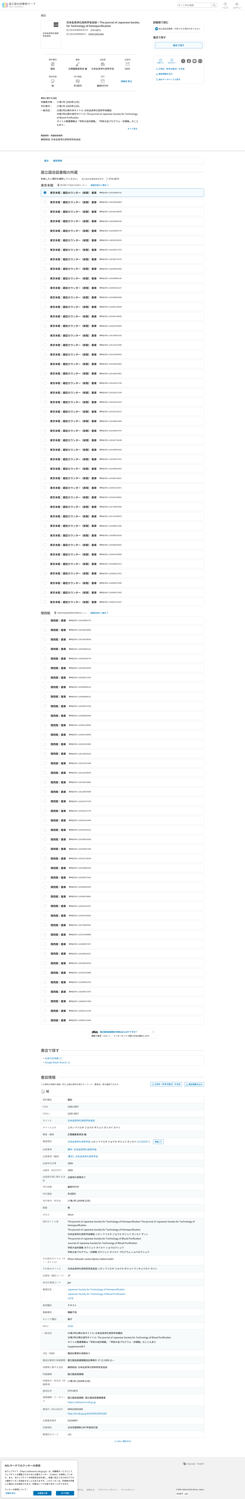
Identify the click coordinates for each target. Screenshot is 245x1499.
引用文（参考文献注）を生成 (171, 68)
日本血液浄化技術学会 (79, 1141)
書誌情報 (57, 160)
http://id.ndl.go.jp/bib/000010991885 (87, 1413)
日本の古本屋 (52, 1058)
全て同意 (65, 1493)
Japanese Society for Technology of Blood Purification (96, 1294)
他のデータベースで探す (169, 79)
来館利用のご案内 (98, 185)
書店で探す (178, 45)
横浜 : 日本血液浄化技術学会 (82, 1149)
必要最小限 (42, 1493)
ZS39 (70, 1326)
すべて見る (132, 128)
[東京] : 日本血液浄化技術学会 (83, 1156)
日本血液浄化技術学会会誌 (81, 1120)
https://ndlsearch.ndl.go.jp (82, 1402)
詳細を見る (126, 81)
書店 (46, 160)
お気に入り (160, 63)
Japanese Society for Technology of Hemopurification (96, 1289)
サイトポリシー (128, 1489)
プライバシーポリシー (108, 1489)
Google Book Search (56, 1062)
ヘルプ (225, 7)
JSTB (70, 1298)
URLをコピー (172, 63)
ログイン (237, 7)
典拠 (157, 1141)
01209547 (143, 1141)
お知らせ (91, 1489)
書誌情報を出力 (166, 73)
